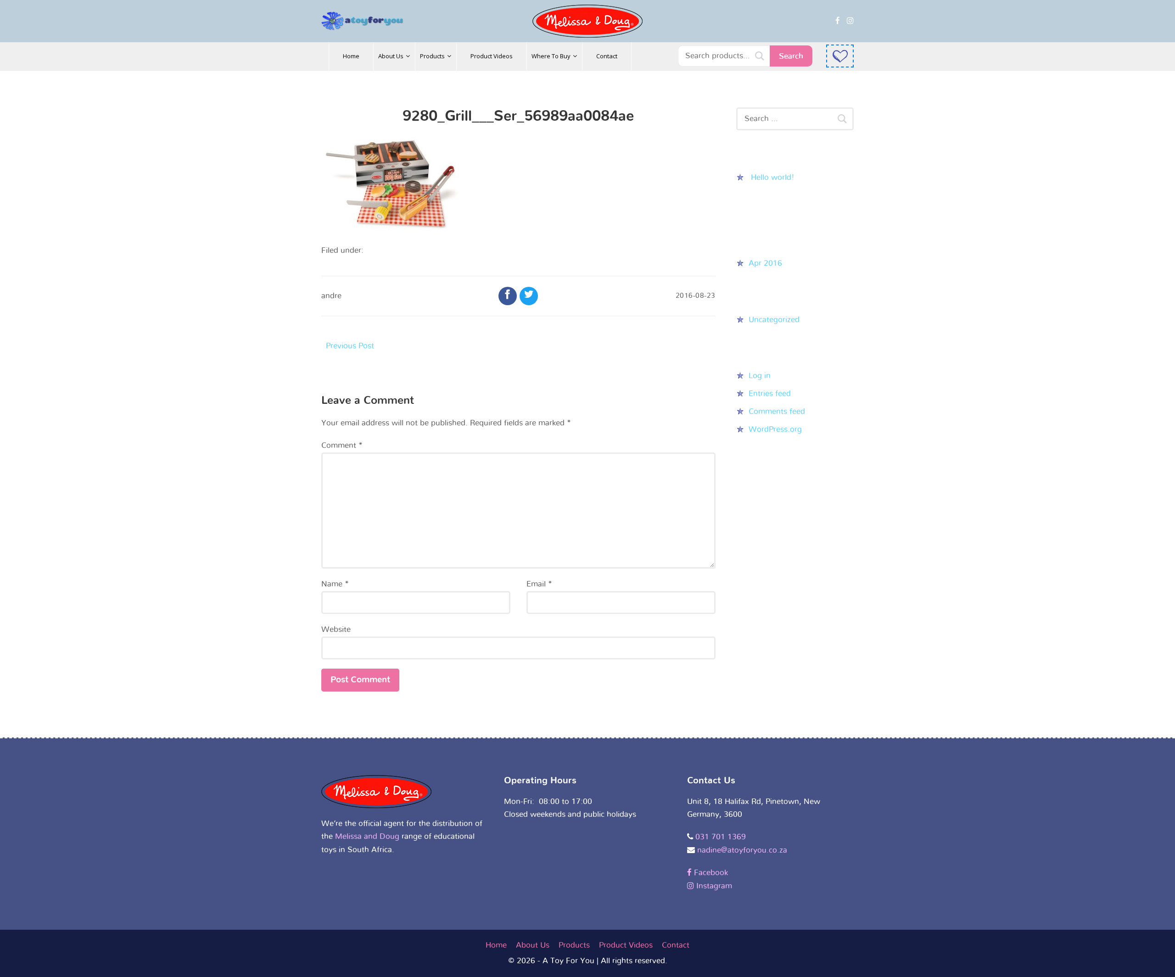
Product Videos (626, 945)
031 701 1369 (720, 837)
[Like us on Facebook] (837, 21)
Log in (760, 376)
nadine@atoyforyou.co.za (742, 850)
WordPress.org (775, 429)
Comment (342, 445)
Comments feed (777, 411)
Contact (675, 945)
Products (574, 945)
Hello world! (773, 177)
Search (791, 56)
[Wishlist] (840, 56)
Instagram (713, 886)
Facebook (710, 873)
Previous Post (350, 346)
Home (496, 945)
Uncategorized (774, 320)
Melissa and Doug (367, 836)
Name (335, 584)
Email (539, 584)
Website (336, 629)
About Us (532, 945)
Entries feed (770, 393)
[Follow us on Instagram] (850, 21)
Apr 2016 (765, 263)
